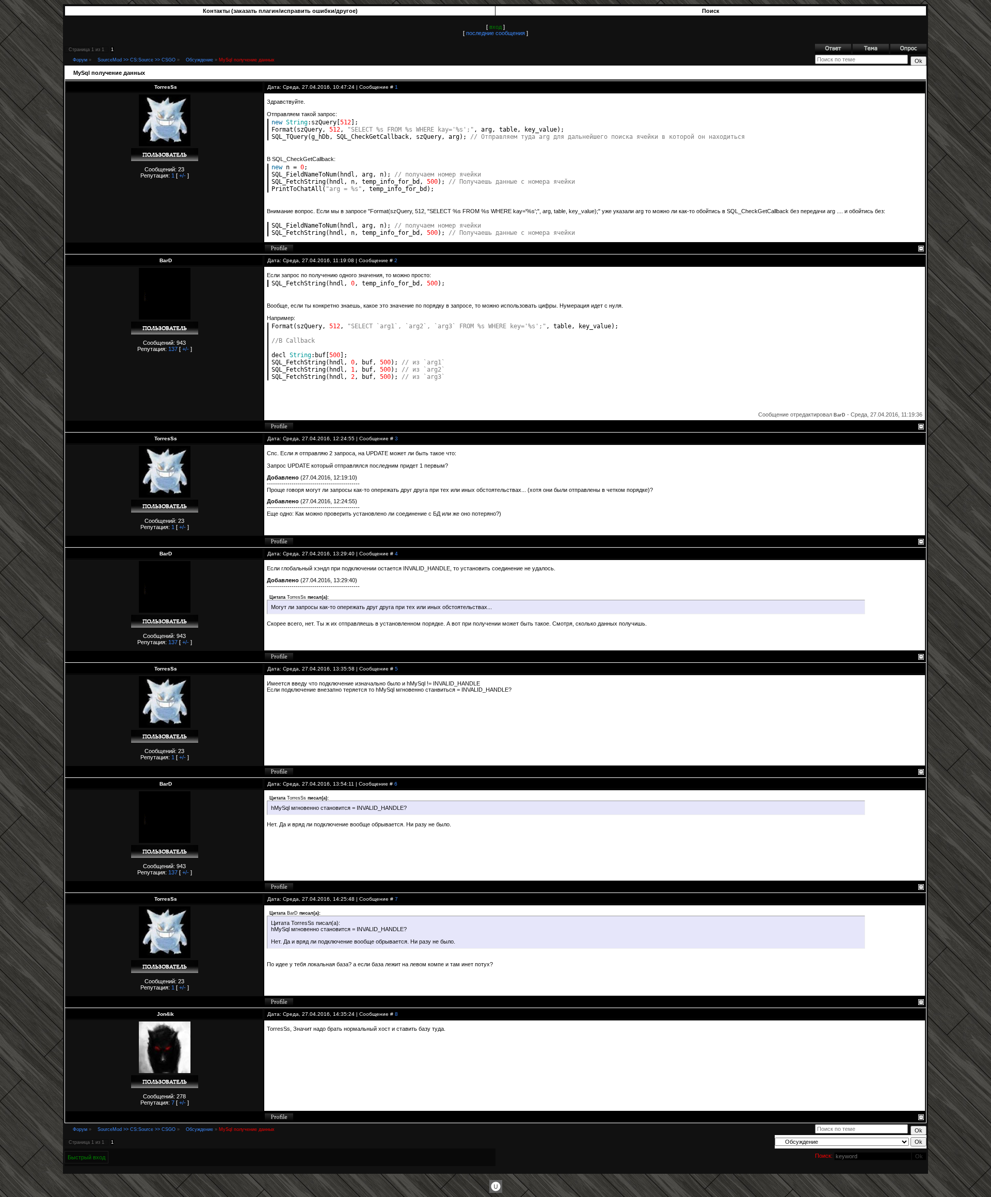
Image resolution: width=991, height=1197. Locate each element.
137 (173, 349)
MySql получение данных (247, 59)
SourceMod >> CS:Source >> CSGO (136, 59)
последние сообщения (495, 33)
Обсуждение (199, 59)
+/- (182, 175)
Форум (80, 59)
